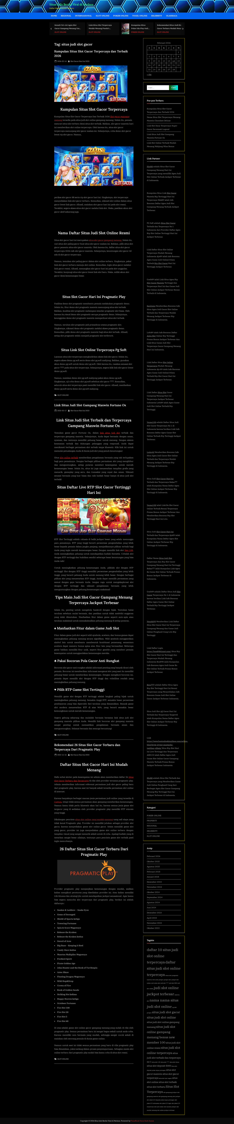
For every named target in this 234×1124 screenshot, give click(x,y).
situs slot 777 (165, 1062)
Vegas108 (151, 422)
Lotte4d (150, 452)
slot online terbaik (69, 457)
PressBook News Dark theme (142, 1121)
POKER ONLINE (120, 15)
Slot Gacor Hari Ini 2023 (79, 61)
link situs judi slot (110, 433)
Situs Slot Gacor (168, 223)
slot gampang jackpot (170, 1092)
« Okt (149, 74)
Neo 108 (129, 550)
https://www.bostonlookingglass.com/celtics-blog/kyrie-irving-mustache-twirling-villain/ (167, 744)
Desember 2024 (154, 882)
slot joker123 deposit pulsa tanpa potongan (160, 1100)
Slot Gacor (171, 193)
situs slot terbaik (168, 1082)
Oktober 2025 (153, 861)
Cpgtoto (58, 802)
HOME (54, 15)
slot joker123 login (165, 1103)
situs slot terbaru (156, 1086)
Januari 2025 (153, 876)
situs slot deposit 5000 (159, 1065)
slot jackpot (176, 1096)
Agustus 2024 (153, 902)
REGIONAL (66, 15)
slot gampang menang (165, 1096)
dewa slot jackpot (157, 980)
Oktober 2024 (153, 892)
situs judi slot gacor (166, 1012)
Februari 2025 (153, 871)
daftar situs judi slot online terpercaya (164, 968)
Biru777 (151, 684)
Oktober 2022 (153, 928)
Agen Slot (151, 336)
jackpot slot (167, 980)
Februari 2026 (153, 856)
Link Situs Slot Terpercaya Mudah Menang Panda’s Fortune (75, 27)
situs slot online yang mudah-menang (94, 819)
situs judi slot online (161, 1017)
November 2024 (154, 887)
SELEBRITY (156, 15)
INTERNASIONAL (83, 15)
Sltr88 (150, 778)
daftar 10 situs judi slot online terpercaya (162, 956)
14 (173, 61)
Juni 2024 (151, 907)
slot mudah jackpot (170, 1107)
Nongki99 (151, 621)
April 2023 (152, 918)
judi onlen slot (155, 983)
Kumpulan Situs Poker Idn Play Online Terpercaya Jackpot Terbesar (116, 27)
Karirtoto (151, 306)
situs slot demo (174, 1062)
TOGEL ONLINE (139, 15)
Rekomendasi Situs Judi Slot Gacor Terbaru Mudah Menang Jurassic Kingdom (146, 27)
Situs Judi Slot (165, 558)
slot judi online (159, 1107)
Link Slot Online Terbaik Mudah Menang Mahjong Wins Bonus (180, 27)
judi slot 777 (165, 983)
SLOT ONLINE (102, 15)
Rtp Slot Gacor (161, 263)
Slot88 (150, 166)
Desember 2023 (154, 912)
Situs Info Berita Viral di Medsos (71, 4)
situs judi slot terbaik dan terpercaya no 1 (164, 1057)
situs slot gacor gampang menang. (105, 240)
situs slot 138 (156, 1062)
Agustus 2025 (153, 866)
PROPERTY (152, 820)
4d (161, 711)
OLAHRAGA (171, 15)
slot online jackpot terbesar (166, 1110)
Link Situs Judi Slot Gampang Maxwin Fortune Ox (90, 405)
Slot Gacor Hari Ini (165, 478)
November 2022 (154, 923)
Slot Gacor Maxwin (155, 283)
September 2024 (154, 897)
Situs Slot (162, 392)
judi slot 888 (173, 983)
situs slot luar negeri (165, 1078)
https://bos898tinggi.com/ (159, 651)
